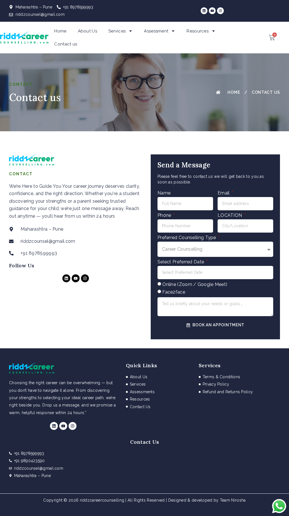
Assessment (156, 31)
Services (117, 31)
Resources (198, 31)
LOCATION (230, 215)
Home (60, 31)
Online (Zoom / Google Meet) (194, 284)
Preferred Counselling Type (187, 237)
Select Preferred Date (181, 261)
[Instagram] (220, 10)
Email (224, 193)
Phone (164, 215)
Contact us (65, 44)
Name (163, 193)
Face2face (173, 292)
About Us (87, 31)
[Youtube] (212, 10)
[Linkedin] (204, 10)
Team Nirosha (233, 500)
